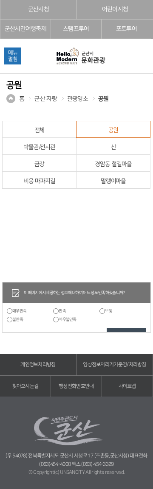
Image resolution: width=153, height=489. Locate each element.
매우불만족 (67, 319)
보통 (108, 311)
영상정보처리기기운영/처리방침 (114, 364)
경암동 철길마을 (113, 164)
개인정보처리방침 (37, 364)
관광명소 (77, 98)
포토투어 (126, 28)
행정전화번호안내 (76, 386)
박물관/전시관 (39, 147)
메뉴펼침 (12, 56)
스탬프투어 (76, 28)
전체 (39, 130)
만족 (62, 311)
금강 (39, 164)
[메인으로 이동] (80, 56)
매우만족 (19, 311)
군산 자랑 (45, 98)
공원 (103, 98)
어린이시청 (115, 9)
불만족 (17, 319)
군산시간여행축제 (25, 28)
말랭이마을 (113, 181)
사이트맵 (127, 386)
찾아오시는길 (25, 386)
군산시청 (38, 9)
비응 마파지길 (39, 181)
